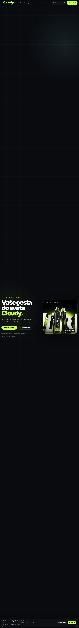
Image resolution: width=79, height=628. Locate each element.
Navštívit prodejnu (25, 327)
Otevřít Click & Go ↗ (9, 327)
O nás (19, 3)
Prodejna (41, 3)
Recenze (34, 3)
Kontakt (47, 3)
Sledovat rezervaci (59, 3)
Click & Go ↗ (72, 3)
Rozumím (72, 622)
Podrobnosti (62, 622)
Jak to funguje (27, 3)
